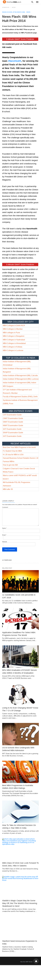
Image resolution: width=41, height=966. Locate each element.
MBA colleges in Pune (11, 333)
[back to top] (36, 961)
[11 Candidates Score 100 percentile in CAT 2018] (20, 581)
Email (4, 535)
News (14, 7)
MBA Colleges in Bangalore (13, 336)
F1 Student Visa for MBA (12, 451)
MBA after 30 (8, 489)
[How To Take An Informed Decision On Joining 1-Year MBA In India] (20, 811)
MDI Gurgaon (8, 386)
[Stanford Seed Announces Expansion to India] (20, 927)
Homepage (5, 7)
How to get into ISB (10, 465)
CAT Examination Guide (12, 415)
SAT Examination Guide (12, 429)
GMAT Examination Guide (13, 422)
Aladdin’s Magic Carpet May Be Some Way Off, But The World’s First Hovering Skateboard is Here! (19, 903)
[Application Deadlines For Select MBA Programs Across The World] (20, 619)
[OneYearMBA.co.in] (12, 2)
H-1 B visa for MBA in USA (13, 454)
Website (4, 541)
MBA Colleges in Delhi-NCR (14, 325)
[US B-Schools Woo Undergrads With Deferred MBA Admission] (20, 734)
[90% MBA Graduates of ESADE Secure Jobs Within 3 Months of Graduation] (20, 656)
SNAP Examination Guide (13, 433)
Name (4, 528)
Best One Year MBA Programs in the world (19, 447)
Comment (5, 507)
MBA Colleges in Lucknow (13, 350)
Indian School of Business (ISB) (13, 12)
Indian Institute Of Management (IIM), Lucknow (21, 379)
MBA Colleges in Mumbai (13, 329)
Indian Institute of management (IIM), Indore (19, 383)
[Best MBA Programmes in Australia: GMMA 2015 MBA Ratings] (20, 772)
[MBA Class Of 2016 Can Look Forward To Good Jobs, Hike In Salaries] (20, 849)
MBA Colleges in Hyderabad (14, 340)
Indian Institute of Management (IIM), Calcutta (20, 375)
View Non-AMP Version (26, 961)
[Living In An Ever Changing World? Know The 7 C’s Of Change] (20, 694)
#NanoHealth (14, 61)
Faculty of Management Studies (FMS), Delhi (20, 397)
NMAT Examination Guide (13, 425)
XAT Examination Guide (12, 436)
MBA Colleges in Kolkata (12, 347)
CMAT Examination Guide (13, 418)
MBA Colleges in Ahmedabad (14, 343)
